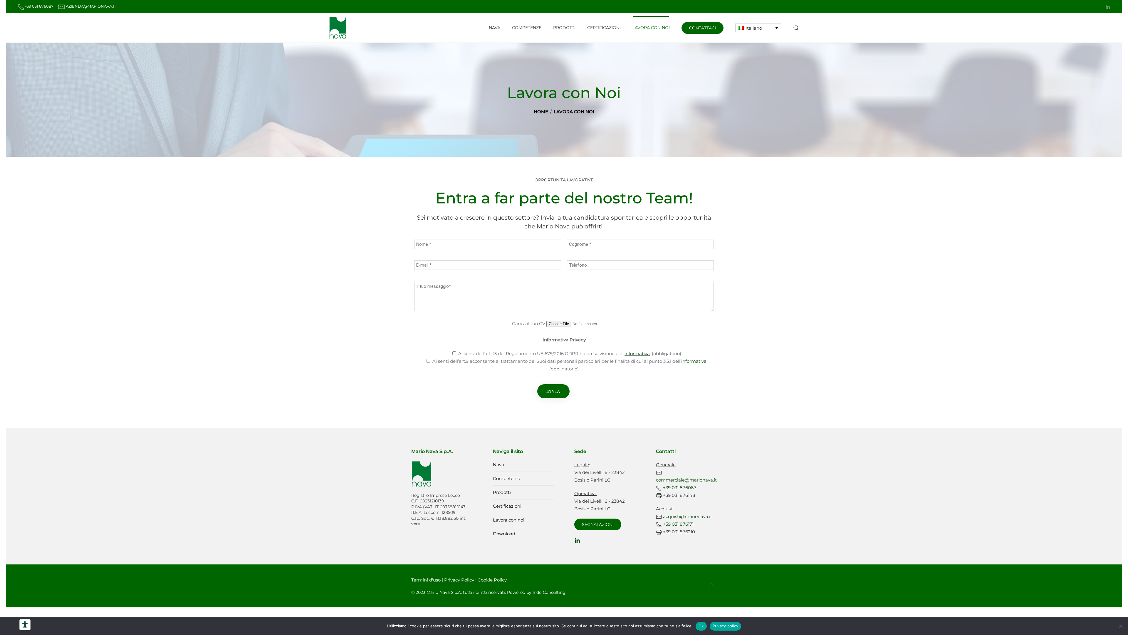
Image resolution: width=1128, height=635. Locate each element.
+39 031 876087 (39, 6)
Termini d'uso (426, 580)
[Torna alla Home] (338, 28)
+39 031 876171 (678, 524)
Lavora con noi (651, 27)
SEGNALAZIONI (598, 524)
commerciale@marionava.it (686, 480)
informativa (637, 353)
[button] (796, 28)
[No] (1121, 626)
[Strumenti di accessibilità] (25, 624)
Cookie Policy (492, 580)
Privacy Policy (459, 580)
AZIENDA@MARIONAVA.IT (91, 6)
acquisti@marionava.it (687, 516)
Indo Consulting (549, 592)
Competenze (526, 27)
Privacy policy (725, 626)
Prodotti (564, 27)
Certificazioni (604, 27)
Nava (494, 27)
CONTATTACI (702, 28)
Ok (701, 626)
